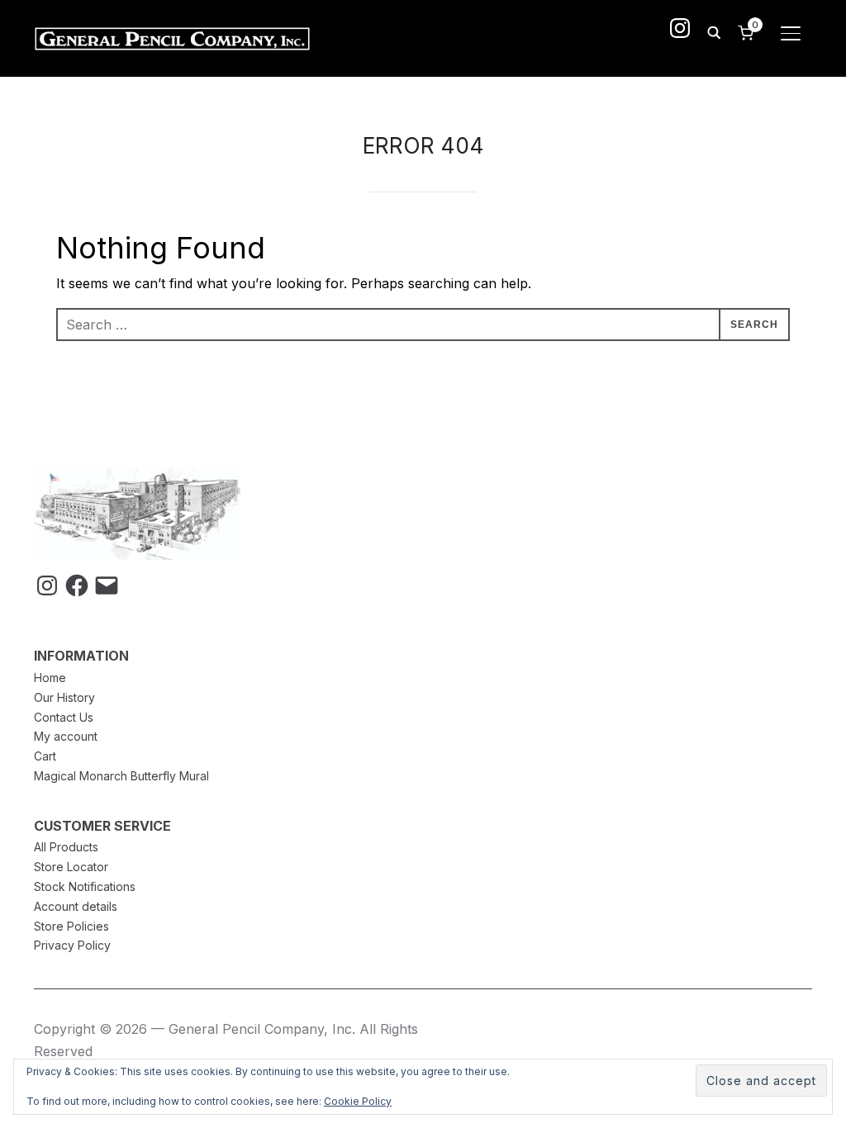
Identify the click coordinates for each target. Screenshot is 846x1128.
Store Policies (71, 926)
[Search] (713, 31)
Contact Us (63, 717)
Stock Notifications (84, 886)
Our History (64, 697)
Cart (45, 756)
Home (50, 678)
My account (65, 736)
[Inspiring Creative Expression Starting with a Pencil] (137, 477)
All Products (66, 847)
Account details (75, 906)
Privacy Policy (72, 945)
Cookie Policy (358, 1101)
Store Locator (71, 867)
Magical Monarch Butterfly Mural (121, 776)
